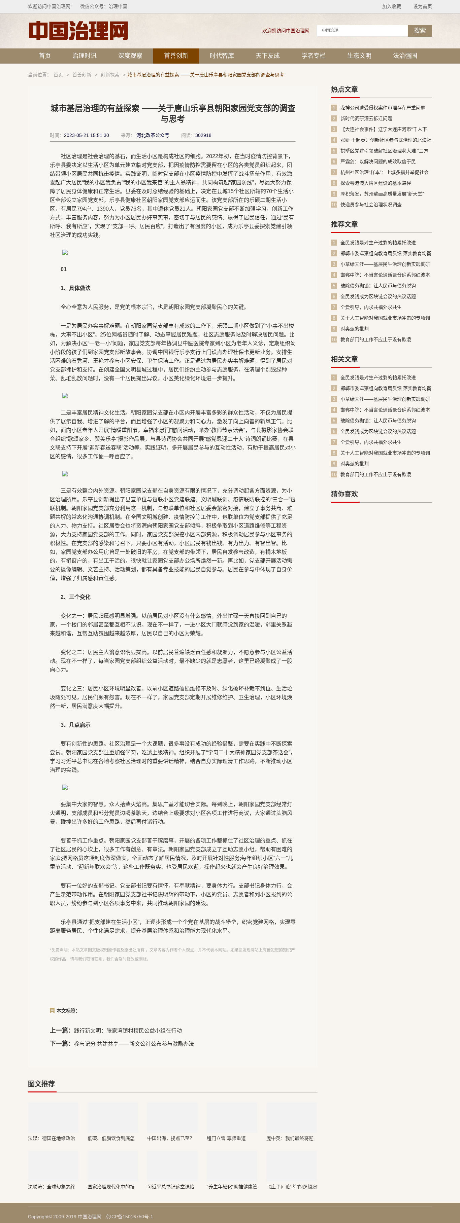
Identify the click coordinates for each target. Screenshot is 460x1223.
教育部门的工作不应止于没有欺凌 (375, 339)
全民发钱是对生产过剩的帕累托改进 (378, 242)
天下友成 (268, 55)
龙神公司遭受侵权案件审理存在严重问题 (382, 107)
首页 (45, 55)
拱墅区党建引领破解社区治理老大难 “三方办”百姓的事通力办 (384, 151)
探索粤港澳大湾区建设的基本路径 (375, 183)
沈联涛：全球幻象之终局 (51, 1186)
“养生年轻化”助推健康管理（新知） (232, 1186)
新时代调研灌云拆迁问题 (366, 118)
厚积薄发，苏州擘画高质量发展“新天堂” (382, 193)
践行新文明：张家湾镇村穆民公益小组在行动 (128, 1031)
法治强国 (405, 55)
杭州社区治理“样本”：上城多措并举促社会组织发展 (384, 172)
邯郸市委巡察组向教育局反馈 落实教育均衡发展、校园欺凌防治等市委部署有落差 (385, 253)
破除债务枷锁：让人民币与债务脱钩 (378, 285)
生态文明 (359, 55)
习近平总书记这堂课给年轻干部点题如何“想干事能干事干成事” (171, 1186)
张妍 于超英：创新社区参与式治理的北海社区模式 (385, 140)
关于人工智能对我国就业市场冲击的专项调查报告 (385, 318)
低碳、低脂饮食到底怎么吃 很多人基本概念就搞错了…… (112, 1138)
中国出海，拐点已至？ (170, 1138)
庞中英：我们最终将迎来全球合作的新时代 (290, 1138)
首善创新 (176, 55)
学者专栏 (313, 55)
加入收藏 (391, 6)
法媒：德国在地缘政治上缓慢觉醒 (51, 1138)
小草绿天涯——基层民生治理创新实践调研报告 (385, 264)
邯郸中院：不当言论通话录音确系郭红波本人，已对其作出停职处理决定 (385, 275)
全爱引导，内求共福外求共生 (371, 307)
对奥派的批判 (354, 328)
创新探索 (110, 74)
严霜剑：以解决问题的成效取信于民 (378, 161)
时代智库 (222, 55)
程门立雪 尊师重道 (226, 1138)
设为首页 (422, 6)
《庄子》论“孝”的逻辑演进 (291, 1186)
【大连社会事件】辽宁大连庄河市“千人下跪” (383, 129)
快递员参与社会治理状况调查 (371, 204)
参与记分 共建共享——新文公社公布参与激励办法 (134, 1044)
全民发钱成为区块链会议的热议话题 (378, 296)
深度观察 (130, 55)
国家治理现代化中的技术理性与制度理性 (111, 1186)
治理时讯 (84, 55)
